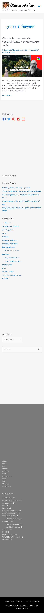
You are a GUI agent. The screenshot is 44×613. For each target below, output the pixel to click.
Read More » (7, 95)
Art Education (7, 223)
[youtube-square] (24, 119)
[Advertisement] (22, 148)
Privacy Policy (9, 601)
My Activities (7, 265)
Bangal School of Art (12, 258)
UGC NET (5, 278)
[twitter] (9, 119)
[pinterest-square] (19, 119)
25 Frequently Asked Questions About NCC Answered (21, 191)
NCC (4, 268)
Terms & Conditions (33, 601)
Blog (3, 466)
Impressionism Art (8, 247)
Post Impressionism (12, 251)
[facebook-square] (4, 119)
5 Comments (7, 50)
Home (4, 461)
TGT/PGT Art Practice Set (11, 275)
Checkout (5, 484)
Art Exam (5, 471)
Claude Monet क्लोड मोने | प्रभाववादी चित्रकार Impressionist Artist (20, 42)
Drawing (5, 237)
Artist (4, 233)
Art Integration (7, 230)
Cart (3, 481)
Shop (4, 479)
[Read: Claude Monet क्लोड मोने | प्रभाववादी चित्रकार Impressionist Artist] (22, 66)
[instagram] (14, 119)
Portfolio (5, 469)
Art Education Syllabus (10, 226)
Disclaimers (20, 601)
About (4, 463)
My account (6, 486)
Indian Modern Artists (12, 261)
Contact (5, 474)
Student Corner (8, 272)
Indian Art (5, 254)
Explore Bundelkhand (9, 244)
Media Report (7, 476)
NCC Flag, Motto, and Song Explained (16, 188)
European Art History (20, 50)
